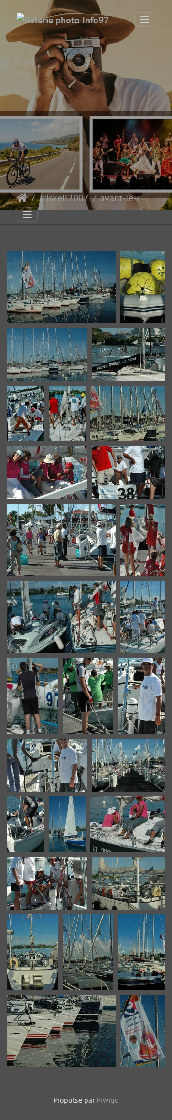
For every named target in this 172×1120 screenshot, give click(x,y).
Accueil (22, 198)
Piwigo (108, 1100)
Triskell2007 (64, 198)
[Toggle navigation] (144, 19)
